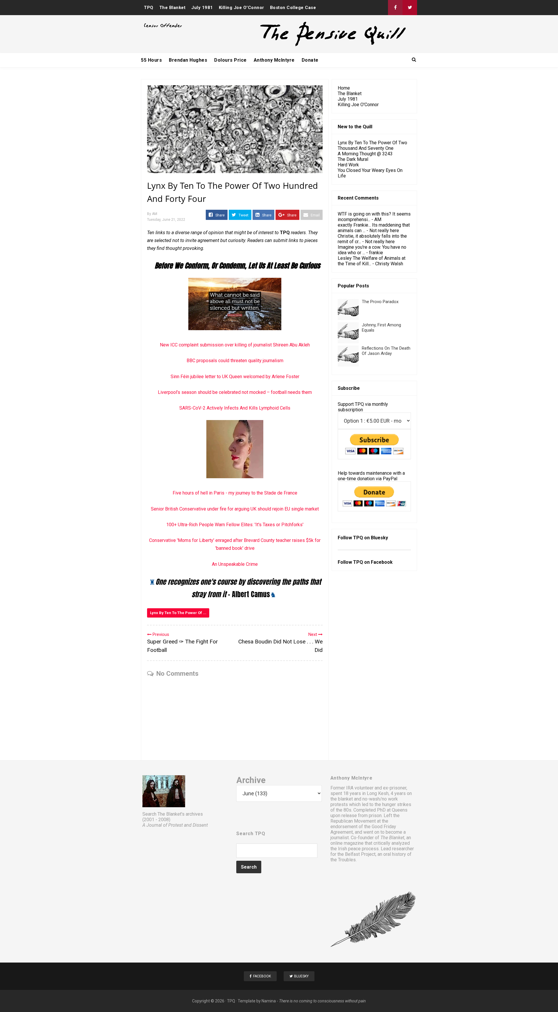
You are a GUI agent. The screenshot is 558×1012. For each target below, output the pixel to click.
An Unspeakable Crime (235, 564)
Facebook (382, 562)
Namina (269, 1001)
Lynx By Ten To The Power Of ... (178, 613)
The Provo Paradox (380, 301)
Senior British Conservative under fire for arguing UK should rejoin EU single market (235, 509)
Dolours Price (230, 60)
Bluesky (379, 537)
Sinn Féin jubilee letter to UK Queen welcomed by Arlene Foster (235, 376)
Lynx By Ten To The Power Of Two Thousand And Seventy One (372, 145)
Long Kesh (378, 793)
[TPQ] (311, 45)
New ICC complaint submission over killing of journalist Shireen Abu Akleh (235, 345)
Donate (310, 60)
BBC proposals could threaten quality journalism (235, 360)
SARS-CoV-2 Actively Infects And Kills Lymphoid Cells (234, 408)
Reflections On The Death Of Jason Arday (386, 351)
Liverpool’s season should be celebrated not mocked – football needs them (235, 392)
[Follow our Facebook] (395, 7)
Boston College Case (293, 7)
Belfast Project (360, 854)
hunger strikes (396, 804)
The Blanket (172, 7)
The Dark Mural (353, 159)
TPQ (148, 7)
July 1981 (202, 7)
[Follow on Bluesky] (410, 7)
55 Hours (151, 60)
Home (344, 88)
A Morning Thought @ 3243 (365, 153)
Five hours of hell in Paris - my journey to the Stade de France (235, 493)
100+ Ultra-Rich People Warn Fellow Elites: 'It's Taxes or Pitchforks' (234, 524)
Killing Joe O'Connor (241, 7)
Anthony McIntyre (274, 60)
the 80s (343, 810)
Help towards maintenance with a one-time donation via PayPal (371, 475)
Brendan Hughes (188, 60)
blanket (345, 799)
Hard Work (348, 165)
